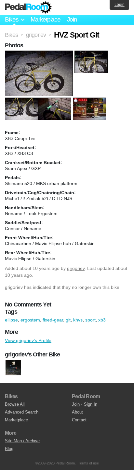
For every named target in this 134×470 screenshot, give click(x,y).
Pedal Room (28, 7)
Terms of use (88, 463)
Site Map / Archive (22, 440)
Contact (79, 419)
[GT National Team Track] (13, 367)
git (68, 319)
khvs (78, 319)
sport (90, 319)
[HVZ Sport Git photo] (39, 53)
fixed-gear (53, 319)
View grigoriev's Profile (28, 340)
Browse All (15, 404)
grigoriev (76, 268)
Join (72, 19)
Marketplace (45, 19)
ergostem (30, 319)
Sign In (90, 404)
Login (119, 4)
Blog (9, 448)
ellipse (11, 319)
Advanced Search (21, 412)
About (77, 412)
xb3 (102, 319)
